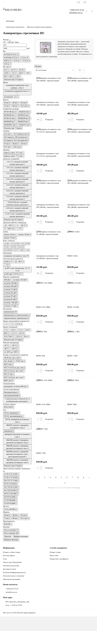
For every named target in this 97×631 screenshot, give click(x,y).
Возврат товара (55, 552)
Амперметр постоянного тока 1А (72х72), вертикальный (47, 155)
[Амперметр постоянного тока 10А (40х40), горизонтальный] (48, 88)
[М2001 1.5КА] (79, 341)
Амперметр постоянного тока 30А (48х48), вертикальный (78, 206)
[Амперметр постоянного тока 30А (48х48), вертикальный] (79, 190)
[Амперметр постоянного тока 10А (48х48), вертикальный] (79, 88)
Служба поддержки (58, 548)
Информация (9, 548)
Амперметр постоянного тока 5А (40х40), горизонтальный (47, 257)
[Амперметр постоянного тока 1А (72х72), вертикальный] (48, 139)
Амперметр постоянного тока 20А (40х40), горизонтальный (78, 155)
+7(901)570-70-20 (12, 589)
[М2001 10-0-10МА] (48, 390)
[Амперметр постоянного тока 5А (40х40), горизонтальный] (48, 242)
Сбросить (7, 536)
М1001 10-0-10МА (43, 307)
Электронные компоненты (15, 27)
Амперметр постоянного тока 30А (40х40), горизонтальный (47, 206)
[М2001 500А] (79, 390)
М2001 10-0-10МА (43, 404)
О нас (5, 559)
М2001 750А (41, 453)
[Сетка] (89, 70)
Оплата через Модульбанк (12, 562)
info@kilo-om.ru (76, 13)
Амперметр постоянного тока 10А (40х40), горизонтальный (47, 103)
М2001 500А (72, 404)
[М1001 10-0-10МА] (48, 293)
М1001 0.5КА (72, 256)
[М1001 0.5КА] (79, 242)
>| (64, 483)
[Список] (92, 70)
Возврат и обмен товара (11, 552)
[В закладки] (59, 78)
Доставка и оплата (9, 569)
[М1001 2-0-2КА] (79, 293)
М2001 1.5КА (72, 356)
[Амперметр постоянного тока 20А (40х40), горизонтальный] (79, 139)
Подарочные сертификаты (59, 559)
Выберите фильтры (21, 536)
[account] (93, 1)
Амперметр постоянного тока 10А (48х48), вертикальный (78, 103)
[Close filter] (10, 40)
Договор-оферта (9, 555)
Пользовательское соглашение (13, 576)
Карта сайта (54, 555)
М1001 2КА (40, 356)
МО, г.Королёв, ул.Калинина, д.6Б (17, 602)
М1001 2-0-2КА (73, 307)
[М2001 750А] (48, 439)
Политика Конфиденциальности (14, 572)
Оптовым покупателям (11, 566)
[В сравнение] (59, 83)
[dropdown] (4, 2)
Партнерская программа (11, 579)
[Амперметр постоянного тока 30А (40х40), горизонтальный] (48, 190)
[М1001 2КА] (48, 341)
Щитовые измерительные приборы (39, 27)
